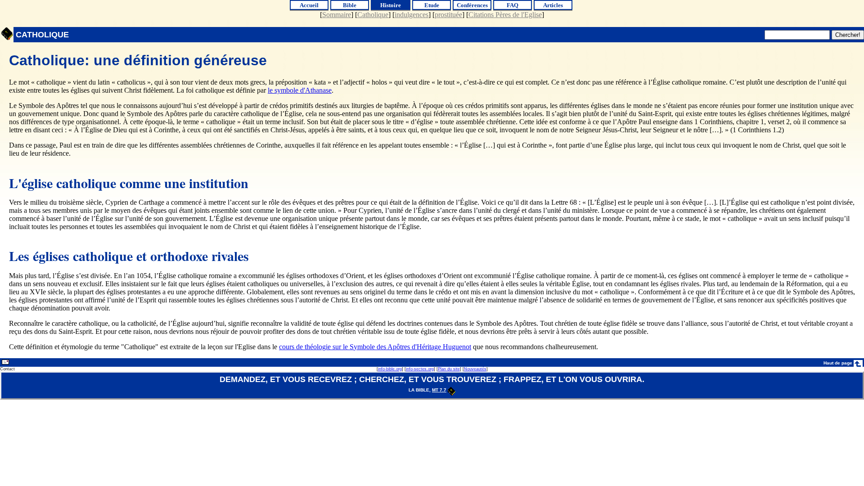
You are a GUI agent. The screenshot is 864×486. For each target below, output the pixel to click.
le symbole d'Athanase (300, 90)
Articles (553, 5)
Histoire (390, 5)
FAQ (512, 5)
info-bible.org (390, 369)
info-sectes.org (420, 369)
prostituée (448, 14)
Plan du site (449, 369)
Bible (349, 5)
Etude (431, 5)
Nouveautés (475, 369)
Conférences (472, 5)
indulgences (411, 14)
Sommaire (336, 14)
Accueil (309, 5)
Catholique (372, 14)
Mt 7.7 (439, 389)
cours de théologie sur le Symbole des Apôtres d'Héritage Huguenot (375, 347)
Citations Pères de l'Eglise (505, 14)
